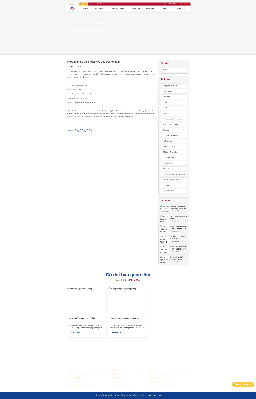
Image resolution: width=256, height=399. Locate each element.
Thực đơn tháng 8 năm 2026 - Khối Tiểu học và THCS (178, 207)
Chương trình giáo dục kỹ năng (81, 318)
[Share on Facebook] (76, 130)
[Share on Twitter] (79, 130)
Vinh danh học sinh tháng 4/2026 (178, 217)
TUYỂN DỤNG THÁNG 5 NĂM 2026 (178, 238)
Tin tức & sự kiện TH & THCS (173, 174)
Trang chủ (85, 8)
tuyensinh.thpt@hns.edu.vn (164, 381)
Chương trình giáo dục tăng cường (125, 318)
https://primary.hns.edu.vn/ (124, 385)
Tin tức (165, 8)
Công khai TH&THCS (170, 86)
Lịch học (165, 185)
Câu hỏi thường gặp (170, 163)
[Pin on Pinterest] (86, 130)
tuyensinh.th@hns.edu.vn (122, 381)
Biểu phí (165, 169)
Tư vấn (99, 4)
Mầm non (166, 97)
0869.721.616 (160, 378)
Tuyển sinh (136, 8)
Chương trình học (117, 8)
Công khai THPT (168, 191)
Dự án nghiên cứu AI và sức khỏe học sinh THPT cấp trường (178, 258)
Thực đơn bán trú (169, 147)
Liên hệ (178, 8)
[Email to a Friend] (83, 130)
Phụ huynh (83, 4)
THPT (164, 108)
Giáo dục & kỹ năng (90, 31)
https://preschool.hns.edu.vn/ (84, 385)
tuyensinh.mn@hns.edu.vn (82, 381)
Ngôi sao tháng (168, 141)
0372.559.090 (119, 378)
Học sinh (91, 4)
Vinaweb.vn (156, 395)
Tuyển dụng (150, 8)
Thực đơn (166, 130)
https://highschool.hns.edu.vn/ (166, 385)
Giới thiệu (99, 8)
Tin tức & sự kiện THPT (171, 180)
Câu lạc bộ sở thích (170, 152)
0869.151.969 (78, 378)
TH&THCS (166, 102)
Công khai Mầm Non (170, 136)
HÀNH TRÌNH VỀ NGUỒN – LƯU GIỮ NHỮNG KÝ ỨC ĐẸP (178, 228)
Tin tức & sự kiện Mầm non (172, 119)
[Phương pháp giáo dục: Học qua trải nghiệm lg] (64, 358)
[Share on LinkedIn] (90, 130)
